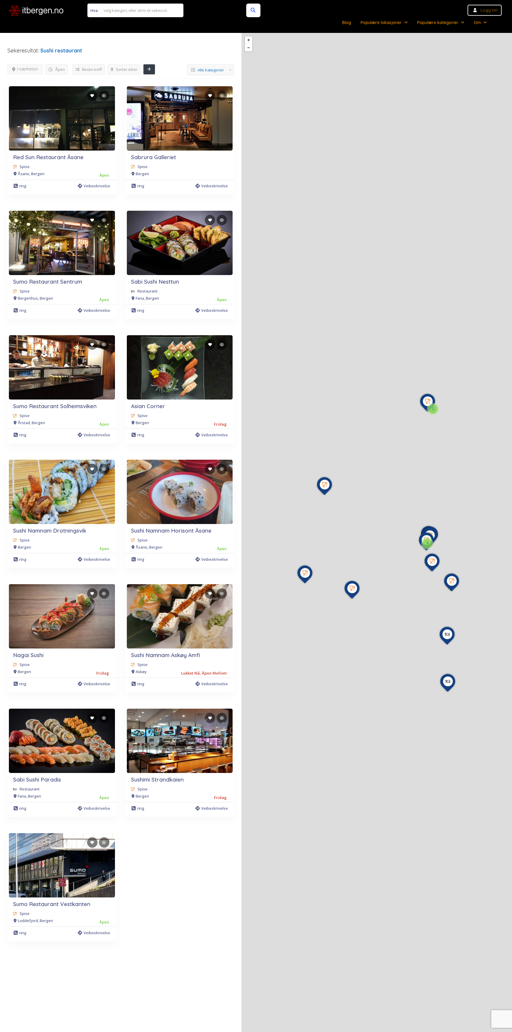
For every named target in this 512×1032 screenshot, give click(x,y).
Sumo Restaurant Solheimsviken (55, 406)
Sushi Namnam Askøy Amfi (165, 655)
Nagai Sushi (28, 655)
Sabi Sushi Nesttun (155, 281)
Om (477, 22)
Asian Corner (148, 406)
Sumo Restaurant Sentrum (47, 281)
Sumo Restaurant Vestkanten (51, 904)
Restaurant (147, 291)
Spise (25, 166)
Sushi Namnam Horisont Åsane (171, 530)
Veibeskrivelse (97, 185)
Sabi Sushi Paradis (37, 779)
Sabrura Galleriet (153, 157)
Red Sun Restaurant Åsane (48, 157)
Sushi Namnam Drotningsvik (49, 530)
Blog (346, 22)
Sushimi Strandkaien (157, 779)
